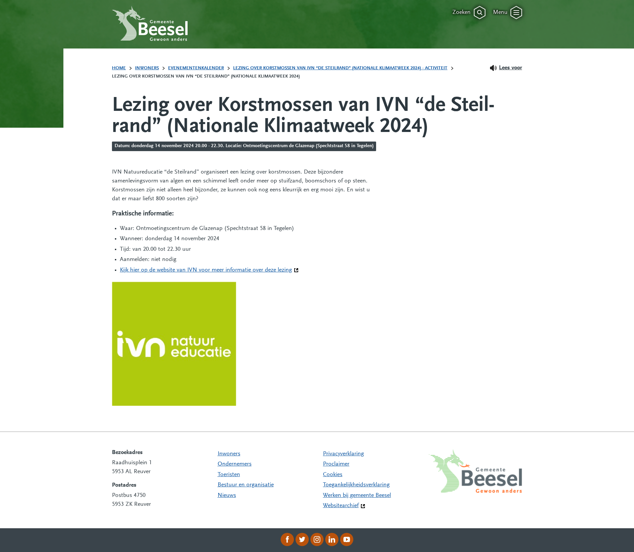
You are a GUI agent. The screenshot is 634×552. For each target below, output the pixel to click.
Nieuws (227, 496)
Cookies (332, 475)
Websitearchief (341, 506)
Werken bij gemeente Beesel (357, 496)
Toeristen (229, 475)
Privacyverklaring (343, 454)
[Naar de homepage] (150, 23)
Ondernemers (235, 464)
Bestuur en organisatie (246, 485)
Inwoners (229, 454)
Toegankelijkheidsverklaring (356, 485)
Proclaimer (336, 464)
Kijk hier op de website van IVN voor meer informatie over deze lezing (209, 270)
